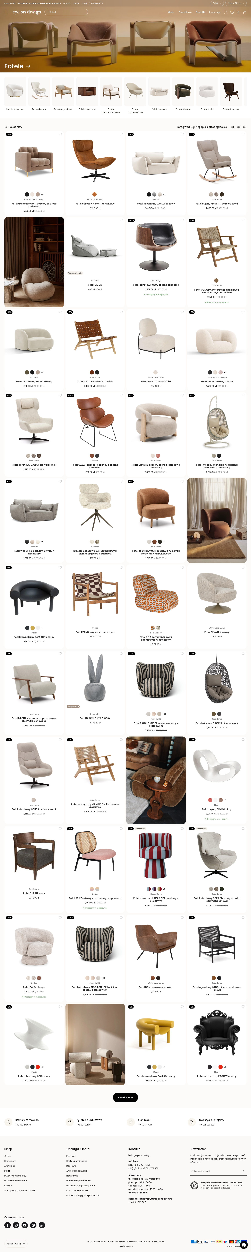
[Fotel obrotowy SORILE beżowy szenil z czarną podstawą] (217, 855)
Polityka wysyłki (158, 1241)
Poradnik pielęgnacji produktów (83, 1195)
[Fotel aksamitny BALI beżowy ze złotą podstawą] (34, 160)
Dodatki (200, 12)
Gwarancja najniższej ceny (80, 1185)
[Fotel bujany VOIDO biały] (217, 766)
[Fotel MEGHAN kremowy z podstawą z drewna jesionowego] (34, 680)
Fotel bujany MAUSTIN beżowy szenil (217, 203)
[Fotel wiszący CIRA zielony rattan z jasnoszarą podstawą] (217, 421)
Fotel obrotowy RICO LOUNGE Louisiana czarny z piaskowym (95, 988)
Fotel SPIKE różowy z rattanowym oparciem (95, 898)
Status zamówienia (76, 1160)
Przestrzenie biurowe (15, 1180)
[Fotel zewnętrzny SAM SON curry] (156, 1033)
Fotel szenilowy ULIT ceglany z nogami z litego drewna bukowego (156, 552)
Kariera (8, 1185)
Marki (7, 1170)
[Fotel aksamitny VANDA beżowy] (156, 160)
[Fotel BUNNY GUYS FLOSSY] (95, 680)
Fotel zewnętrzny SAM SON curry (156, 1076)
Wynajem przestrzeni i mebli (19, 1190)
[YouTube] (24, 1225)
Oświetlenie (185, 12)
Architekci (9, 1165)
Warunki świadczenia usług (138, 1241)
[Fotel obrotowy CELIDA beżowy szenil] (34, 766)
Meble (171, 12)
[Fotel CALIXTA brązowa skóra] (95, 338)
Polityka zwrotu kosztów (96, 1241)
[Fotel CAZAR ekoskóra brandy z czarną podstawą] (95, 421)
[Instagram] (16, 1225)
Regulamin (72, 1175)
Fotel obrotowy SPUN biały (34, 1076)
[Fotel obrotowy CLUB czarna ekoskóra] (156, 246)
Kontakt (70, 1156)
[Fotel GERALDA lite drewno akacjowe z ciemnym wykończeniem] (217, 246)
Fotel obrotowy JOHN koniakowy (95, 203)
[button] (6, 12)
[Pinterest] (33, 1225)
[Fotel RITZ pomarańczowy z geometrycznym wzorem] (156, 594)
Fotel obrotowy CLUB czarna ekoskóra (156, 285)
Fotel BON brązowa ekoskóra (156, 987)
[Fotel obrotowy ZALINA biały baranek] (34, 421)
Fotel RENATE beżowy (216, 632)
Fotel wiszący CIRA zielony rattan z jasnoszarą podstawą (217, 466)
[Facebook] (7, 1225)
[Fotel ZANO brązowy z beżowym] (95, 594)
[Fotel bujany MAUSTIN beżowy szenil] (217, 160)
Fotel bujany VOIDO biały (217, 809)
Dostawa (71, 1165)
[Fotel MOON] (95, 246)
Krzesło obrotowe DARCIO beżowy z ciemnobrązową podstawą (95, 552)
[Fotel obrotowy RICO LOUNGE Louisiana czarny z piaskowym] (95, 944)
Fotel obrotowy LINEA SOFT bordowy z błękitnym (156, 900)
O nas (7, 1156)
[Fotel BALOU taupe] (34, 944)
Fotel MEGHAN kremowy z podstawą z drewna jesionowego (34, 720)
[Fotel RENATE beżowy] (217, 594)
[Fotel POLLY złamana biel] (156, 338)
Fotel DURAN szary (34, 893)
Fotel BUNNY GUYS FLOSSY (95, 718)
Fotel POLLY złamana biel (156, 381)
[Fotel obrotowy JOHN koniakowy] (95, 160)
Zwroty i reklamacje (76, 1170)
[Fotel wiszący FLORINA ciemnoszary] (217, 680)
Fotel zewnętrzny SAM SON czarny (34, 637)
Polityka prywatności (116, 1241)
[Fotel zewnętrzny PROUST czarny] (217, 1033)
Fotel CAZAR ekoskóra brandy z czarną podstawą (95, 466)
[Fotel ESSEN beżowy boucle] (217, 338)
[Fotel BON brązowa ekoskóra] (156, 944)
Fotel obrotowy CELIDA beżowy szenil (34, 809)
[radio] (27, 194)
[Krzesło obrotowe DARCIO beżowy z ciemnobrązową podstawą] (95, 508)
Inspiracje (214, 12)
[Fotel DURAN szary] (34, 855)
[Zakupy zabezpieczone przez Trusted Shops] (194, 1185)
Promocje (96, 3)
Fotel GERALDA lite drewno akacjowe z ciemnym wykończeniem (217, 291)
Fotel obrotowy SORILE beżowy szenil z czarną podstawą (217, 900)
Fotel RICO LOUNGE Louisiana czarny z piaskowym (155, 724)
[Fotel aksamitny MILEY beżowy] (34, 338)
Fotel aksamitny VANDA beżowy (156, 203)
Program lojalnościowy (78, 1180)
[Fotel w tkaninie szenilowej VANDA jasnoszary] (34, 508)
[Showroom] (238, 12)
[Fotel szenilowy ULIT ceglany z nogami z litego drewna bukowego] (156, 508)
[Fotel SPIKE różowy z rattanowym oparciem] (95, 855)
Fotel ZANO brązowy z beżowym (95, 632)
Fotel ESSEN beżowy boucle (217, 381)
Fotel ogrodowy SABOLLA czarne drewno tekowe (217, 988)
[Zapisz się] (243, 1171)
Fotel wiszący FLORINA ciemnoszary (217, 723)
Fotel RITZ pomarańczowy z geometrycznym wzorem (155, 638)
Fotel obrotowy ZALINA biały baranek (34, 465)
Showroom (10, 1160)
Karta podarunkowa (77, 1190)
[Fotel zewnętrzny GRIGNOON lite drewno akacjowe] (95, 766)
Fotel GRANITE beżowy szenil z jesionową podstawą (156, 466)
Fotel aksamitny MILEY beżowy (34, 381)
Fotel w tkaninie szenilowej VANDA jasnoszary (34, 552)
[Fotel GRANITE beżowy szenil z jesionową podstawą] (156, 421)
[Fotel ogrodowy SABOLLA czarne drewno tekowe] (217, 944)
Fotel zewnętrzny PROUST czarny (216, 1076)
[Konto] (226, 12)
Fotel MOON (95, 285)
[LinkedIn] (42, 1225)
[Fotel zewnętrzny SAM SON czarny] (34, 594)
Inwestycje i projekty (15, 1175)
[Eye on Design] (26, 12)
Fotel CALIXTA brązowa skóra (95, 381)
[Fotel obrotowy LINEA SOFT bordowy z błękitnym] (156, 855)
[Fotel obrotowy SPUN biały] (34, 1033)
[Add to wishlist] (60, 134)
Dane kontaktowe (126, 1246)
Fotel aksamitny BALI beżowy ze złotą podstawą (34, 205)
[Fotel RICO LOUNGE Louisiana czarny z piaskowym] (156, 680)
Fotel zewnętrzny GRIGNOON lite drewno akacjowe (95, 806)
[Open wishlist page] (232, 12)
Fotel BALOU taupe (34, 987)
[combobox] (217, 3)
